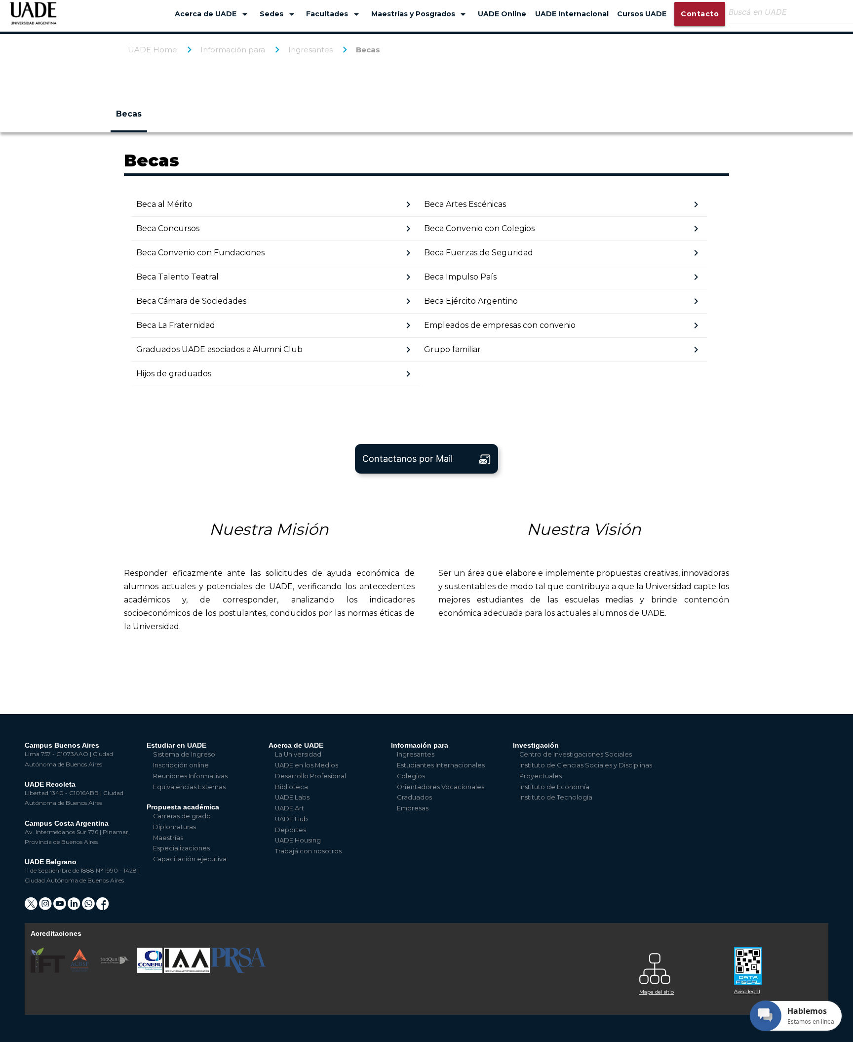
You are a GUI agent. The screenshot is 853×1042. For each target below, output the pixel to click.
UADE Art (289, 808)
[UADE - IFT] (49, 970)
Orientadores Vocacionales (440, 787)
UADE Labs (292, 797)
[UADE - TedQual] (115, 970)
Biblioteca (291, 787)
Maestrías (168, 838)
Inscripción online (181, 765)
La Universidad (298, 754)
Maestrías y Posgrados (420, 14)
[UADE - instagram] (46, 907)
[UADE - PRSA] (238, 970)
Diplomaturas (174, 827)
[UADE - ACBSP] (80, 970)
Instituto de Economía (554, 787)
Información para (232, 49)
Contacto (700, 13)
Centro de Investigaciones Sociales (575, 754)
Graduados (414, 797)
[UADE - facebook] (102, 907)
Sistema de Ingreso (184, 754)
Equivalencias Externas (189, 787)
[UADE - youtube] (60, 907)
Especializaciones (181, 848)
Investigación (536, 745)
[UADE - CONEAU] (150, 970)
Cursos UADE (641, 13)
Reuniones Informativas (190, 776)
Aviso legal (747, 991)
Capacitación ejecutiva (190, 859)
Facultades (334, 14)
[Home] (33, 18)
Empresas (412, 808)
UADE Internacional (572, 13)
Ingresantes (310, 49)
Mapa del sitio (656, 992)
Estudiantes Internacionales (441, 765)
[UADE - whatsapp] (89, 907)
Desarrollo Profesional (310, 776)
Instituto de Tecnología (555, 797)
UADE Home (152, 49)
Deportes (290, 830)
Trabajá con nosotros (308, 851)
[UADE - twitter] (32, 907)
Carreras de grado (182, 816)
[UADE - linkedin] (75, 907)
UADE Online (502, 13)
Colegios (411, 776)
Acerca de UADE (213, 14)
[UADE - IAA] (187, 970)
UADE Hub (291, 819)
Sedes (279, 14)
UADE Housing (298, 840)
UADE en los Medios (306, 765)
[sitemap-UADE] (680, 966)
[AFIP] (775, 962)
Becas (368, 49)
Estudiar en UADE (176, 745)
